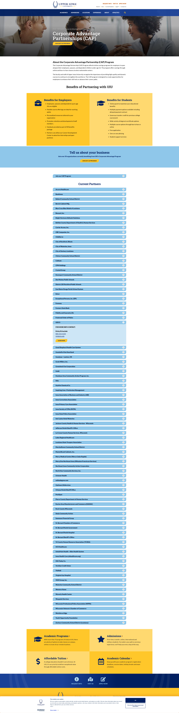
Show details (53, 710)
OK (135, 700)
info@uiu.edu (60, 336)
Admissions (61, 29)
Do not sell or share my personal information (135, 706)
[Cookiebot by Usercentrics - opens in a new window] (41, 710)
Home (54, 29)
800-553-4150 (61, 334)
